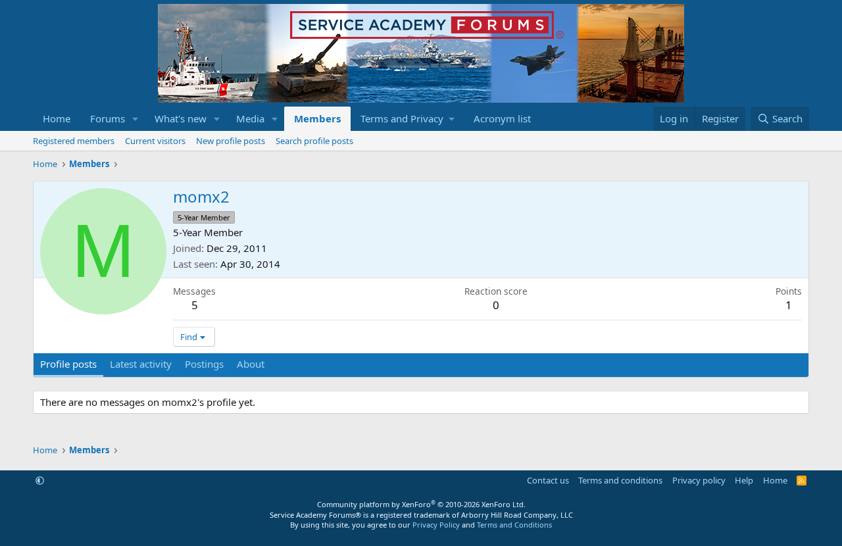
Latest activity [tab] (141, 363)
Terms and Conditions (514, 525)
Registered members (73, 141)
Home (56, 118)
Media (250, 118)
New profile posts (230, 141)
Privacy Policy (436, 525)
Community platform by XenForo (421, 504)
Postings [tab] (204, 363)
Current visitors (155, 141)
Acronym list (502, 118)
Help (744, 480)
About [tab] (250, 363)
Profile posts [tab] (68, 363)
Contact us (548, 480)
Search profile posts (314, 141)
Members (317, 118)
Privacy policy (699, 480)
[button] (135, 119)
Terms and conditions (620, 480)
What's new (181, 118)
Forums (107, 118)
